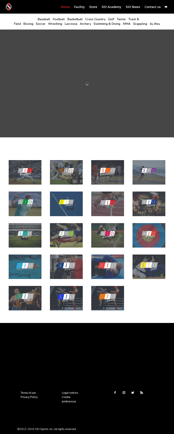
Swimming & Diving (107, 24)
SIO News (133, 7)
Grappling (140, 24)
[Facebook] (115, 392)
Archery (85, 24)
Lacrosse (71, 24)
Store (93, 7)
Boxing (28, 24)
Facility (79, 7)
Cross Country (95, 19)
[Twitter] (132, 392)
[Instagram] (124, 392)
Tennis (121, 19)
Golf (111, 19)
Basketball (75, 19)
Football (59, 19)
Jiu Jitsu (155, 24)
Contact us (153, 7)
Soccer (41, 24)
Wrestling (55, 24)
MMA (126, 24)
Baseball (44, 19)
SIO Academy (111, 7)
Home (65, 7)
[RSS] (141, 392)
